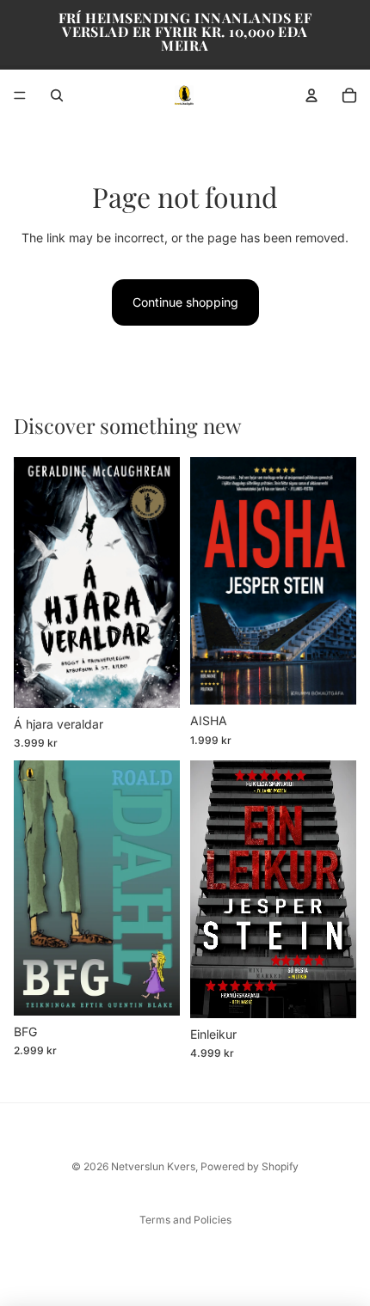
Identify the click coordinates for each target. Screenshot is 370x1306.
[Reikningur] (311, 95)
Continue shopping (185, 302)
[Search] (57, 95)
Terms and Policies (185, 1219)
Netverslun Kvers (153, 1166)
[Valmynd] (20, 95)
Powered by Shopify (249, 1166)
